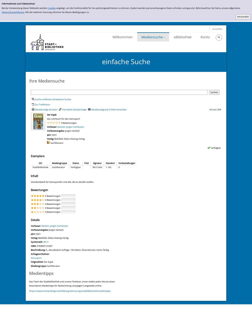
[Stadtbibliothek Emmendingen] (47, 42)
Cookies (52, 8)
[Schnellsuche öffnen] (219, 37)
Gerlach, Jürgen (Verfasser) (70, 126)
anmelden (217, 28)
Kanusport (36, 257)
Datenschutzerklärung (13, 12)
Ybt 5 (45, 241)
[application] (153, 36)
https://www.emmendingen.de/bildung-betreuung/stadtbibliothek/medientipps (70, 290)
